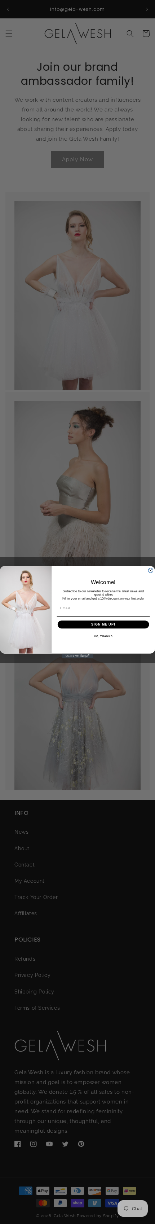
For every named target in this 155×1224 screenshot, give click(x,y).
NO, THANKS (103, 636)
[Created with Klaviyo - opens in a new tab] (77, 655)
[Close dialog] (150, 570)
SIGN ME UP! (103, 624)
